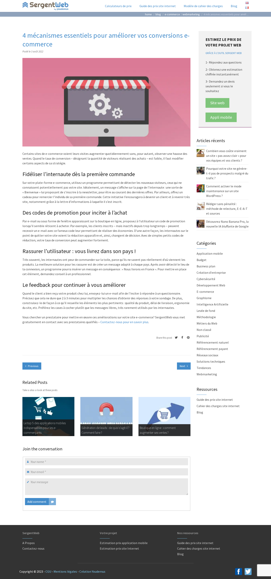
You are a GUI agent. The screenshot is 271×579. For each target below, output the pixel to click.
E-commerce (172, 14)
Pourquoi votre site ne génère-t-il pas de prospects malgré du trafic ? (227, 173)
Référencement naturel (213, 342)
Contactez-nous (33, 548)
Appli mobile (221, 117)
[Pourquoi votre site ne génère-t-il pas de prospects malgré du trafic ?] (201, 170)
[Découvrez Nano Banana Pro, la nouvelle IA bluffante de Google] (201, 223)
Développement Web (211, 285)
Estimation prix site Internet (119, 548)
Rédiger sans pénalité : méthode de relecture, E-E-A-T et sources (227, 208)
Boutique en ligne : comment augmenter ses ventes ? (158, 430)
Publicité (203, 336)
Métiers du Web (207, 323)
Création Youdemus (92, 571)
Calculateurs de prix (118, 6)
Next (183, 366)
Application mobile (210, 253)
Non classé (204, 330)
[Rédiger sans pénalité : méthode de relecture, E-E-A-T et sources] (201, 206)
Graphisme (204, 298)
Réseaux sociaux (207, 355)
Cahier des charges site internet (218, 406)
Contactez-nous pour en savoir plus (124, 322)
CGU (48, 571)
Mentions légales (65, 571)
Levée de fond (206, 311)
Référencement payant (212, 349)
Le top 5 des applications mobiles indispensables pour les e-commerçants (45, 427)
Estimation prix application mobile (124, 543)
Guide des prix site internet (157, 6)
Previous (32, 366)
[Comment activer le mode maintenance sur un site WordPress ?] (201, 188)
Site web (217, 102)
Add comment (36, 502)
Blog (234, 6)
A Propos (28, 543)
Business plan (206, 266)
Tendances (204, 368)
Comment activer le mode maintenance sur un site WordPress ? (223, 191)
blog (158, 14)
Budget (202, 260)
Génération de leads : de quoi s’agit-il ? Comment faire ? (105, 430)
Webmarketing (191, 14)
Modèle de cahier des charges (203, 6)
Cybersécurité (206, 279)
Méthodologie (206, 317)
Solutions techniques (211, 361)
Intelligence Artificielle (212, 304)
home (148, 14)
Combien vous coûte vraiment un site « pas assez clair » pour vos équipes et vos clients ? (226, 155)
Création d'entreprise (211, 273)
